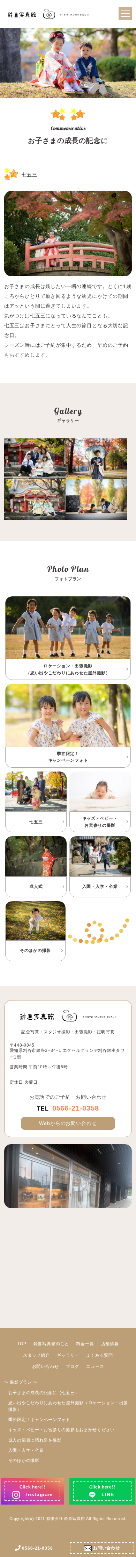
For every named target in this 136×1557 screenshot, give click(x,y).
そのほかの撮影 (23, 1460)
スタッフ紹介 (36, 1355)
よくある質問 (99, 1355)
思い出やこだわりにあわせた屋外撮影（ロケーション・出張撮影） (68, 1406)
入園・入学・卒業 (26, 1450)
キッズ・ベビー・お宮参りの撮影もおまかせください (61, 1429)
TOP (22, 1343)
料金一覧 (85, 1343)
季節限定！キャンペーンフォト (39, 1419)
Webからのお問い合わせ (68, 1123)
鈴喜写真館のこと (51, 1343)
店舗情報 (110, 1343)
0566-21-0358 (68, 1108)
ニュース (95, 1366)
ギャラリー (68, 1355)
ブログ (73, 1366)
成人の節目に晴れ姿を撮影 (35, 1440)
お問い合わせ (45, 1366)
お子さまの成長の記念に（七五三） (44, 1392)
